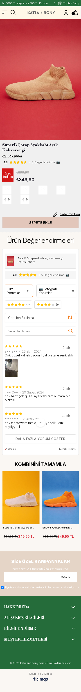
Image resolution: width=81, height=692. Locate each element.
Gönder (66, 577)
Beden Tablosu (70, 214)
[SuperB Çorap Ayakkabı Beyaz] (11, 199)
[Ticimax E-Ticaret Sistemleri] (41, 679)
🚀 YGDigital (11, 449)
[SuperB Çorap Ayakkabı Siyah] (29, 199)
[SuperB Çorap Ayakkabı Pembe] (65, 190)
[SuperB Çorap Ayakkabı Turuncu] (47, 190)
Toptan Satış (71, 3)
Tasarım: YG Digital (40, 673)
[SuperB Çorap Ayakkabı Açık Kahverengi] (11, 190)
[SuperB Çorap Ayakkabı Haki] (29, 190)
